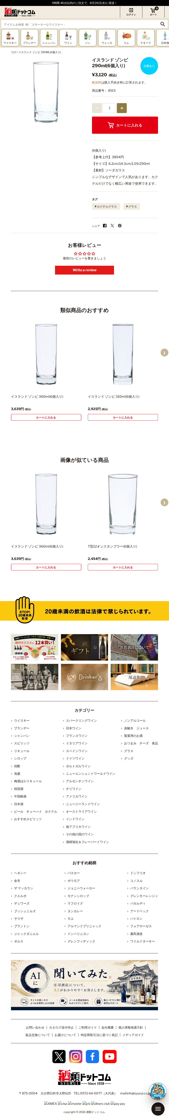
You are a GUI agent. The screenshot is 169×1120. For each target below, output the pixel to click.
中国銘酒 (20, 796)
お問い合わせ (35, 1027)
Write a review (85, 270)
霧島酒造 (136, 934)
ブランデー (21, 728)
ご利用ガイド (87, 1027)
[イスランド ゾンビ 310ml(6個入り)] (123, 354)
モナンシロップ (78, 896)
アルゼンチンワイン (80, 781)
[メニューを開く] (158, 1109)
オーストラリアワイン (81, 811)
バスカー (74, 873)
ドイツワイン (75, 758)
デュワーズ (21, 903)
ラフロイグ (75, 903)
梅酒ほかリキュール (28, 781)
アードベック (139, 911)
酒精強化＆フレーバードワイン (87, 842)
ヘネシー (20, 873)
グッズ (128, 758)
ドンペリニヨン (78, 934)
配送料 (96, 82)
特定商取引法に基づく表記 (99, 1035)
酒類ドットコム (95, 1112)
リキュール (21, 751)
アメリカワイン (77, 796)
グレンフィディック (81, 941)
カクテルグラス (107, 206)
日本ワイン (73, 728)
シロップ (20, 758)
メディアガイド (133, 1035)
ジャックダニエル (26, 934)
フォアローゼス (141, 926)
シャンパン (21, 735)
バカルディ (138, 903)
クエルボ (20, 896)
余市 (17, 880)
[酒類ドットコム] (19, 12)
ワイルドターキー (142, 941)
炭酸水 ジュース (136, 728)
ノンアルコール (135, 720)
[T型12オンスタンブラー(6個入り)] (123, 504)
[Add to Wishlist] (70, 385)
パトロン (136, 918)
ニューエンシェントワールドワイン (90, 773)
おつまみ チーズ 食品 (141, 743)
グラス (132, 206)
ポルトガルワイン (78, 766)
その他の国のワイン (80, 834)
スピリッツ (21, 743)
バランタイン (139, 888)
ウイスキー (21, 720)
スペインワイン (77, 751)
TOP (13, 52)
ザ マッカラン (23, 888)
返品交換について (37, 1035)
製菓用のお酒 (133, 735)
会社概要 (107, 1027)
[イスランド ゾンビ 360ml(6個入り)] (46, 354)
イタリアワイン (77, 743)
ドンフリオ (138, 873)
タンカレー (75, 911)
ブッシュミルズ (25, 911)
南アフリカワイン (78, 826)
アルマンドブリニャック (84, 926)
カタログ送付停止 (61, 1027)
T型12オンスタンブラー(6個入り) (112, 546)
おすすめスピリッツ (28, 819)
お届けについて (65, 1035)
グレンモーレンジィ (144, 896)
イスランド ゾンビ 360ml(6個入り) (37, 397)
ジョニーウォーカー (81, 888)
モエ (71, 918)
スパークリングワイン (81, 720)
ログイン (131, 14)
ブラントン (21, 926)
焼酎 (17, 766)
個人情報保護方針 (130, 1027)
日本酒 (18, 804)
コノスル (136, 880)
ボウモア (74, 880)
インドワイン (75, 819)
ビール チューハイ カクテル (35, 811)
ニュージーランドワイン (83, 804)
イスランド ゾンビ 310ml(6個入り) (113, 397)
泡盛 (17, 773)
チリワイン (73, 789)
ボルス (18, 941)
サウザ (18, 918)
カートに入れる (129, 125)
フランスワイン (77, 735)
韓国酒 (18, 789)
